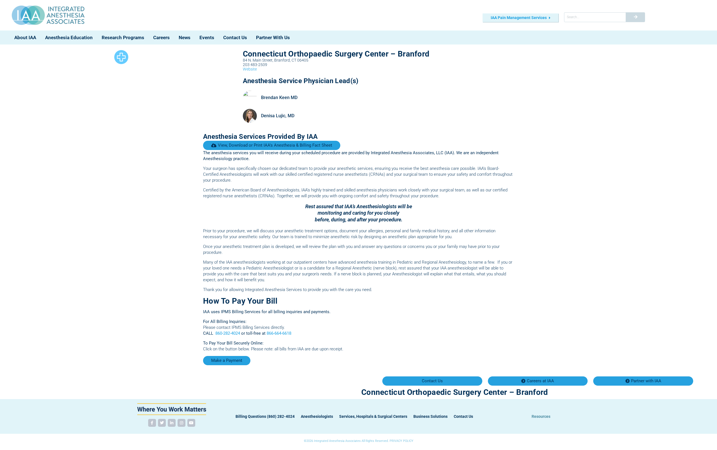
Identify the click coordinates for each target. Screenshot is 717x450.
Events (206, 37)
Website (250, 69)
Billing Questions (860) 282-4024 (265, 416)
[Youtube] (191, 423)
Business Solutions (430, 416)
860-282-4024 (227, 333)
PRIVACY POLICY (401, 441)
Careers (161, 37)
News (184, 37)
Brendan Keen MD (279, 97)
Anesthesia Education (69, 37)
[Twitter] (162, 423)
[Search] (635, 17)
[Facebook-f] (152, 423)
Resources (541, 416)
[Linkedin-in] (172, 423)
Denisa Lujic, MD (277, 115)
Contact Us (235, 37)
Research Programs (123, 37)
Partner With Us (273, 37)
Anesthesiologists (317, 416)
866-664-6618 (279, 333)
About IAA (25, 37)
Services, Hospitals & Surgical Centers (373, 416)
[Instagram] (181, 423)
